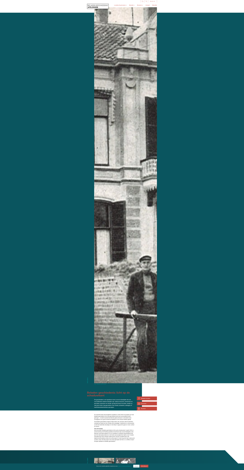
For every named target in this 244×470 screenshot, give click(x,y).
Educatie (154, 5)
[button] (152, 1)
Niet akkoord (144, 466)
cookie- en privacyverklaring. (124, 466)
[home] (98, 6)
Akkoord (136, 466)
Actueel (148, 5)
